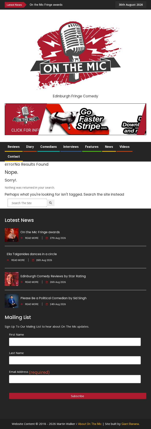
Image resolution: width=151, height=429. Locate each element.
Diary (30, 147)
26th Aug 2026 (44, 260)
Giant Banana (130, 424)
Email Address (29, 371)
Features (92, 147)
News (109, 147)
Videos (125, 147)
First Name (16, 334)
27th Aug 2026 (58, 238)
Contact (14, 156)
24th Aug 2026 (58, 304)
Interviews (71, 147)
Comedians (48, 147)
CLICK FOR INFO (26, 130)
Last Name (16, 353)
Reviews (14, 147)
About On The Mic (90, 424)
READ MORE (32, 238)
